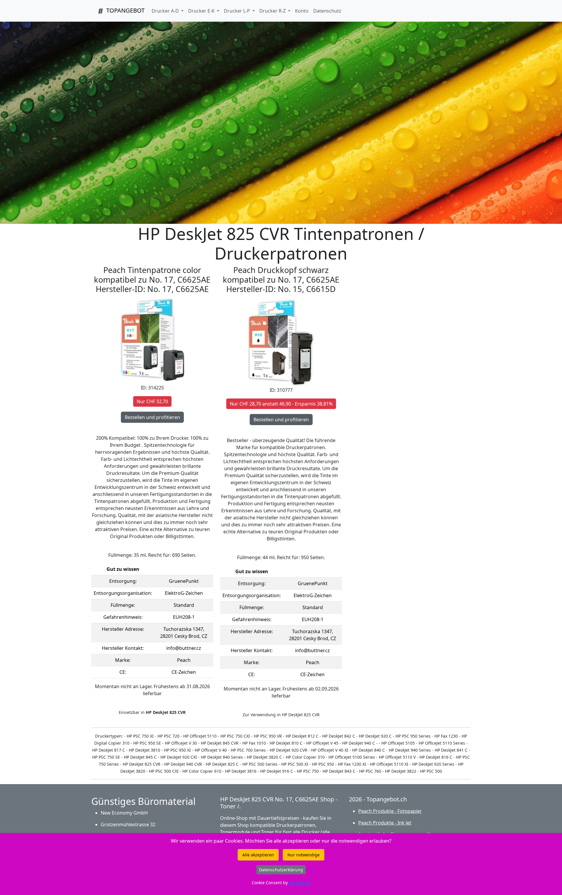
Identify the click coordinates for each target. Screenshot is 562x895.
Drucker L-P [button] (237, 11)
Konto (302, 11)
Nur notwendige (303, 855)
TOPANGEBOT (125, 10)
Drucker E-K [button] (202, 11)
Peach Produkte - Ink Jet (384, 823)
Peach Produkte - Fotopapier (390, 811)
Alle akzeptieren (258, 855)
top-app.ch (299, 882)
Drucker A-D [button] (166, 11)
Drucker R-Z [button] (273, 11)
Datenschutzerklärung (281, 869)
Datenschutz (327, 11)
